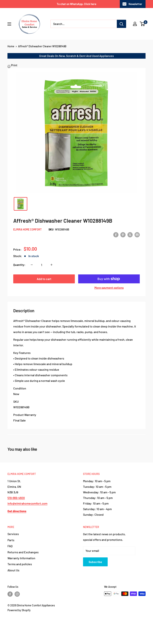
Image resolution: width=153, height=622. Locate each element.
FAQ (10, 546)
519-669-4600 (16, 497)
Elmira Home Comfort (27, 229)
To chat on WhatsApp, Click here (76, 4)
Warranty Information (21, 558)
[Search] (121, 24)
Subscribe (95, 562)
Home (10, 46)
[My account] (135, 24)
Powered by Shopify (19, 610)
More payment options (109, 287)
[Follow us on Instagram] (17, 594)
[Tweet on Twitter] (130, 234)
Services (13, 534)
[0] (142, 24)
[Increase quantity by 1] (51, 265)
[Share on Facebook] (115, 234)
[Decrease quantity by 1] (32, 265)
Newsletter (135, 4)
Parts (10, 540)
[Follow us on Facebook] (10, 594)
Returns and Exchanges (23, 552)
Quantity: (19, 264)
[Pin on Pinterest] (123, 234)
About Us (13, 570)
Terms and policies (19, 564)
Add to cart (44, 279)
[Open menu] (9, 24)
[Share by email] (137, 234)
